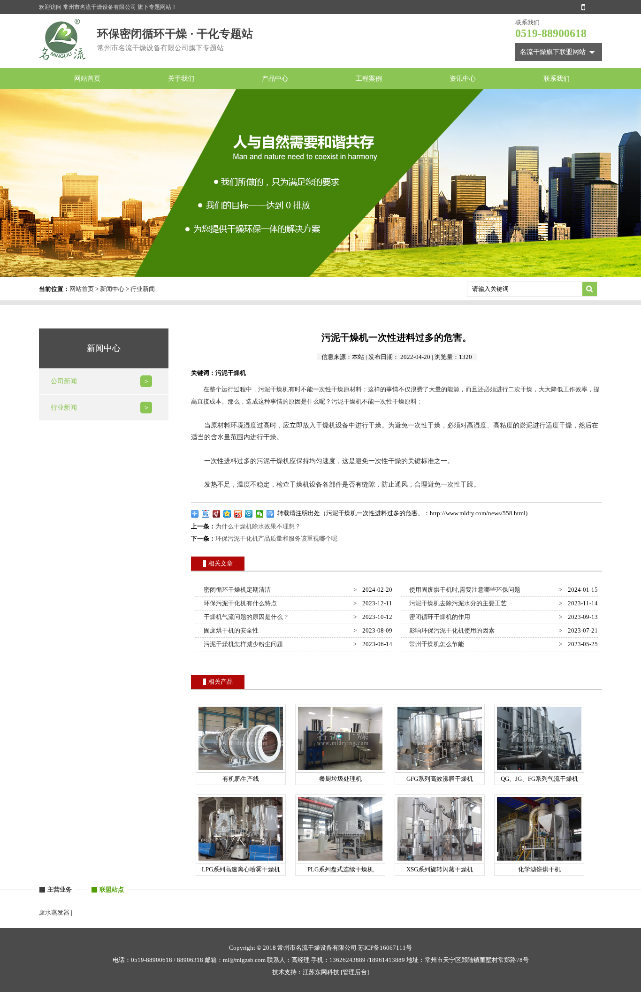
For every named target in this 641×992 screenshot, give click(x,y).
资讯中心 (463, 78)
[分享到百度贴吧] (206, 514)
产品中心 (275, 78)
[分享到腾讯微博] (249, 514)
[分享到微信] (260, 514)
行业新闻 (142, 288)
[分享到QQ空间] (227, 514)
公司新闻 (64, 381)
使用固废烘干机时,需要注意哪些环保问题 (463, 589)
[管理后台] (355, 972)
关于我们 (181, 78)
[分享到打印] (271, 514)
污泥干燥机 (273, 389)
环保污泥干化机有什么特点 (239, 603)
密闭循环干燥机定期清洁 (236, 589)
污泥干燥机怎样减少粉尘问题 (242, 644)
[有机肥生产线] (240, 770)
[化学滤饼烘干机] (539, 860)
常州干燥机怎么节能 (435, 644)
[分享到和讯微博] (217, 514)
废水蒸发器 (54, 912)
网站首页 (87, 78)
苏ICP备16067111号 (385, 947)
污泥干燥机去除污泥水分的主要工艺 (456, 603)
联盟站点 (111, 889)
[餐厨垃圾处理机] (340, 770)
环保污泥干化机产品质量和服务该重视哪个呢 (276, 538)
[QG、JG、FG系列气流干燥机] (539, 770)
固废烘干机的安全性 (230, 630)
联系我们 (556, 78)
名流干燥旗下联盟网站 (553, 51)
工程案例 (369, 78)
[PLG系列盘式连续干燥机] (340, 860)
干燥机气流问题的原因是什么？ (245, 616)
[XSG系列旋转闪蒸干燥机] (439, 860)
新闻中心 (112, 288)
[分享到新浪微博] (238, 514)
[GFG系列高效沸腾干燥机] (439, 770)
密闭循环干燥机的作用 (438, 616)
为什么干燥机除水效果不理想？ (258, 526)
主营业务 (59, 889)
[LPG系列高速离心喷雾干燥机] (240, 860)
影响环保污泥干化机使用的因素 (450, 630)
